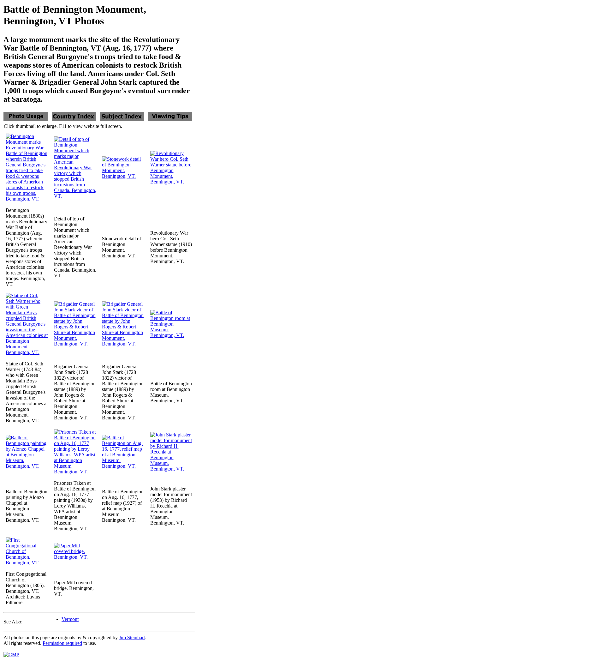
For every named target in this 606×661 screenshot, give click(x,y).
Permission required (62, 643)
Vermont (70, 619)
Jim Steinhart (132, 637)
